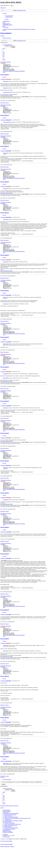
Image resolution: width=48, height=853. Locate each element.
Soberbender (3, 63)
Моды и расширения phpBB (6, 844)
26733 (10, 327)
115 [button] (3, 55)
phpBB (10, 838)
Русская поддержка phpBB (6, 841)
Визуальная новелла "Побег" (6, 95)
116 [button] (3, 56)
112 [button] (3, 51)
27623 (10, 65)
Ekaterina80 (5, 81)
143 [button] (3, 58)
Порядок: (32, 782)
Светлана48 (3, 324)
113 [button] (3, 52)
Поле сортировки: (17, 782)
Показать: (4, 782)
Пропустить (3, 7)
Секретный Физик (7, 92)
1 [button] (3, 49)
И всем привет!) (5, 33)
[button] (7, 44)
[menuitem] (9, 15)
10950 (10, 109)
